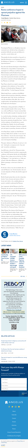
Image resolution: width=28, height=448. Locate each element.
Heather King (12, 268)
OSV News (3, 344)
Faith (2, 7)
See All (22, 276)
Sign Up (24, 393)
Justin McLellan (4, 361)
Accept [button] (3, 445)
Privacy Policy (20, 441)
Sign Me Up (4, 391)
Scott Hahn (3, 261)
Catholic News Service (14, 18)
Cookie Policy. (4, 442)
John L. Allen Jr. (4, 353)
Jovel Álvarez (21, 268)
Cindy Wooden (5, 18)
